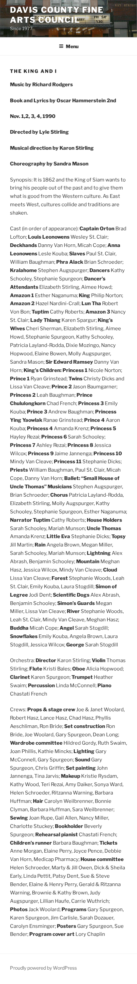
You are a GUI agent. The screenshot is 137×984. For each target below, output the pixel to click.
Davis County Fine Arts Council (57, 15)
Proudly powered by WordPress (43, 968)
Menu (72, 46)
